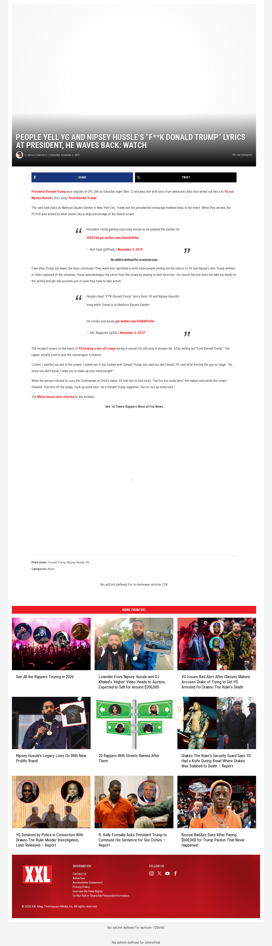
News (51, 569)
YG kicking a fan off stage (97, 348)
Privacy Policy (81, 887)
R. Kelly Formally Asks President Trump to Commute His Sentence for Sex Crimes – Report (133, 839)
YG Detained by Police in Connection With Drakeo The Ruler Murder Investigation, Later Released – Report (49, 839)
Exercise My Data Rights (88, 891)
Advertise (79, 878)
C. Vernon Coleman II (36, 155)
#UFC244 (92, 238)
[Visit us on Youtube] (169, 873)
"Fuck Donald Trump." (83, 198)
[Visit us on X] (161, 873)
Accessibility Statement (88, 882)
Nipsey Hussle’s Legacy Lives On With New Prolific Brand (51, 758)
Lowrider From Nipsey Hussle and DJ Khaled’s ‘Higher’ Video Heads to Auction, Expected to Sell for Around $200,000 (132, 681)
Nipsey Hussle (41, 198)
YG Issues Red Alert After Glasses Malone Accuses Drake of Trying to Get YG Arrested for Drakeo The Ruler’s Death (215, 681)
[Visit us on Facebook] (177, 873)
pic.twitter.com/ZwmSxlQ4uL (119, 238)
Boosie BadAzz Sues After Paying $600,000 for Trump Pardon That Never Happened (213, 839)
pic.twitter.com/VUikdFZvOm (134, 321)
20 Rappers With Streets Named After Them (129, 758)
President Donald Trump (48, 191)
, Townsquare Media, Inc (58, 906)
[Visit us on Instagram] (153, 873)
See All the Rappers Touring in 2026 (45, 676)
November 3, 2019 (129, 249)
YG (226, 191)
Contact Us (79, 873)
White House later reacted (55, 397)
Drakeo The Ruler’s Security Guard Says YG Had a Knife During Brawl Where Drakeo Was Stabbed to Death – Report (216, 760)
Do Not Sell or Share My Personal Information (101, 895)
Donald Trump (57, 562)
